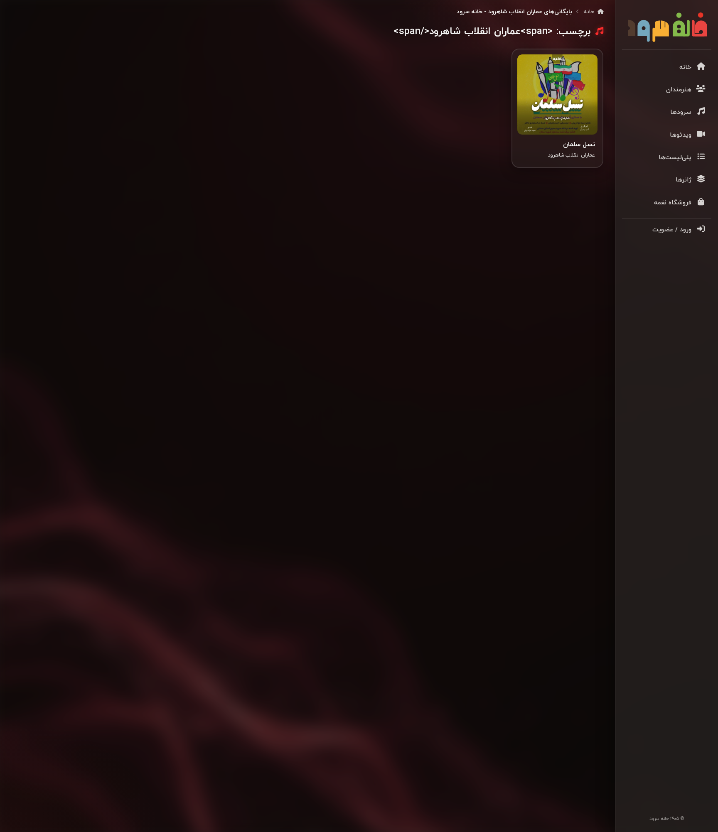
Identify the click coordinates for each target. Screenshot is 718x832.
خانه (589, 12)
